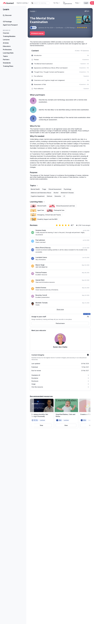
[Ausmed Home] (8, 3)
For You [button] (56, 3)
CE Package (7, 21)
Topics (5, 56)
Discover (8, 15)
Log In (86, 3)
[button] (86, 11)
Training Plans (8, 66)
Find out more (60, 323)
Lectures (6, 40)
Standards (7, 63)
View (41, 425)
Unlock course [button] (38, 33)
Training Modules (9, 36)
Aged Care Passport (10, 25)
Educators (7, 46)
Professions (7, 49)
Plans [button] (77, 3)
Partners (6, 59)
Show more (60, 309)
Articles (6, 43)
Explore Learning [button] (22, 3)
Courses (6, 33)
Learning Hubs (8, 53)
